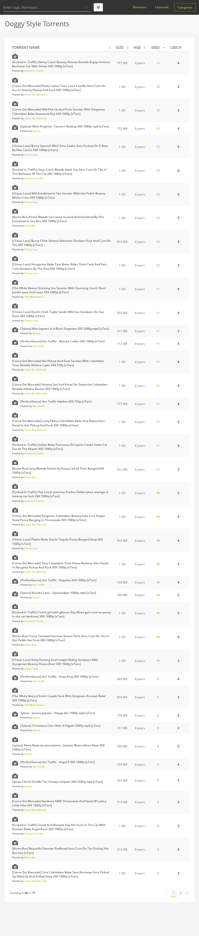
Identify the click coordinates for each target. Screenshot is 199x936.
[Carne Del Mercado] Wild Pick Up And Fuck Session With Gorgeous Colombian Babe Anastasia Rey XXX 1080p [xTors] (58, 111)
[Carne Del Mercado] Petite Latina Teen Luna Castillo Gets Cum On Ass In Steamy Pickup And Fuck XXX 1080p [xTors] (59, 88)
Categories (184, 7)
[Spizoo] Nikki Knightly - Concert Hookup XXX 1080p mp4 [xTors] (64, 126)
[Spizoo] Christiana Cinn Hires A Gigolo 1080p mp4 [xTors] (60, 726)
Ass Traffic (39, 346)
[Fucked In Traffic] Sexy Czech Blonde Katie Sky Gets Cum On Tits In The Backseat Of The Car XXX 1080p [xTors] (59, 172)
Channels (161, 7)
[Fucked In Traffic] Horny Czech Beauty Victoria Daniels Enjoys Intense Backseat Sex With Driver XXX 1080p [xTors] (61, 64)
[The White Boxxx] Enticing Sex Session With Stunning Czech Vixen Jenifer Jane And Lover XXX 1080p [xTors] (59, 290)
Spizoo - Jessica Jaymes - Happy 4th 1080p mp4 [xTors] (57, 713)
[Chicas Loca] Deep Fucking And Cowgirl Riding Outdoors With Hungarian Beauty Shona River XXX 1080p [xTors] (55, 662)
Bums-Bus (30, 225)
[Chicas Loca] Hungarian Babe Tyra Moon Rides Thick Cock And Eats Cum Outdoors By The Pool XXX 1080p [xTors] (59, 266)
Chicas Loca (31, 154)
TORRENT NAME (26, 47)
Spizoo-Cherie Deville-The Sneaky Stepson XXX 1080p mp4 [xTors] (57, 782)
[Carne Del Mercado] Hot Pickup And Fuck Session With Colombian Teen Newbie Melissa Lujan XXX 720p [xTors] (58, 363)
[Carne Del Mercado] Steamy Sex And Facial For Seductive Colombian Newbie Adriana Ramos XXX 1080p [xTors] (60, 386)
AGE (137, 47)
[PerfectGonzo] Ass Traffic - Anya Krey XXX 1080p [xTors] (59, 677)
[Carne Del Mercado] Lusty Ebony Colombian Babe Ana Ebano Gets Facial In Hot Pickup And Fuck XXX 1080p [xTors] (58, 423)
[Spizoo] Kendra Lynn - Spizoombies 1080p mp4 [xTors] (58, 593)
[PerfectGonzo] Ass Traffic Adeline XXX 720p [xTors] (55, 401)
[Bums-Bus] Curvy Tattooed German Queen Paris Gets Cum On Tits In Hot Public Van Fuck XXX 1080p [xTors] (60, 638)
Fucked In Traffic (34, 70)
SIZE (119, 47)
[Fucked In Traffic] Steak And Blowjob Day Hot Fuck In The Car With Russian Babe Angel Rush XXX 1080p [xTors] (59, 827)
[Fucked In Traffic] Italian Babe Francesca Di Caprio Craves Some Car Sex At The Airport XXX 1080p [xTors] (59, 447)
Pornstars (139, 7)
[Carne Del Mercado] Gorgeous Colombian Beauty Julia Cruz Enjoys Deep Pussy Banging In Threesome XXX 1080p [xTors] (58, 518)
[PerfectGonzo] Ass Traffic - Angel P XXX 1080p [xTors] (57, 762)
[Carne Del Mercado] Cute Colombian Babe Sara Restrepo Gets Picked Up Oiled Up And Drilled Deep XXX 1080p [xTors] (60, 874)
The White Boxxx (34, 296)
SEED (155, 47)
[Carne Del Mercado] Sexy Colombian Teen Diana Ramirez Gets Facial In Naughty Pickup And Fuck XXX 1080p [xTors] (60, 565)
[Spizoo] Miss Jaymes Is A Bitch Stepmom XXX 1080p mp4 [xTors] (64, 329)
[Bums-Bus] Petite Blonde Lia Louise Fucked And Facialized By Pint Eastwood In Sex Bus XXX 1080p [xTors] (58, 219)
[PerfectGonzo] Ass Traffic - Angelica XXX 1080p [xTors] (58, 580)
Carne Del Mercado (35, 94)
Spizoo (36, 131)
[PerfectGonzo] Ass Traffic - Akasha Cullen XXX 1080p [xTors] (62, 341)
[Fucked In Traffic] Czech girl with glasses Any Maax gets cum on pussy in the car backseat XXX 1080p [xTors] (61, 614)
